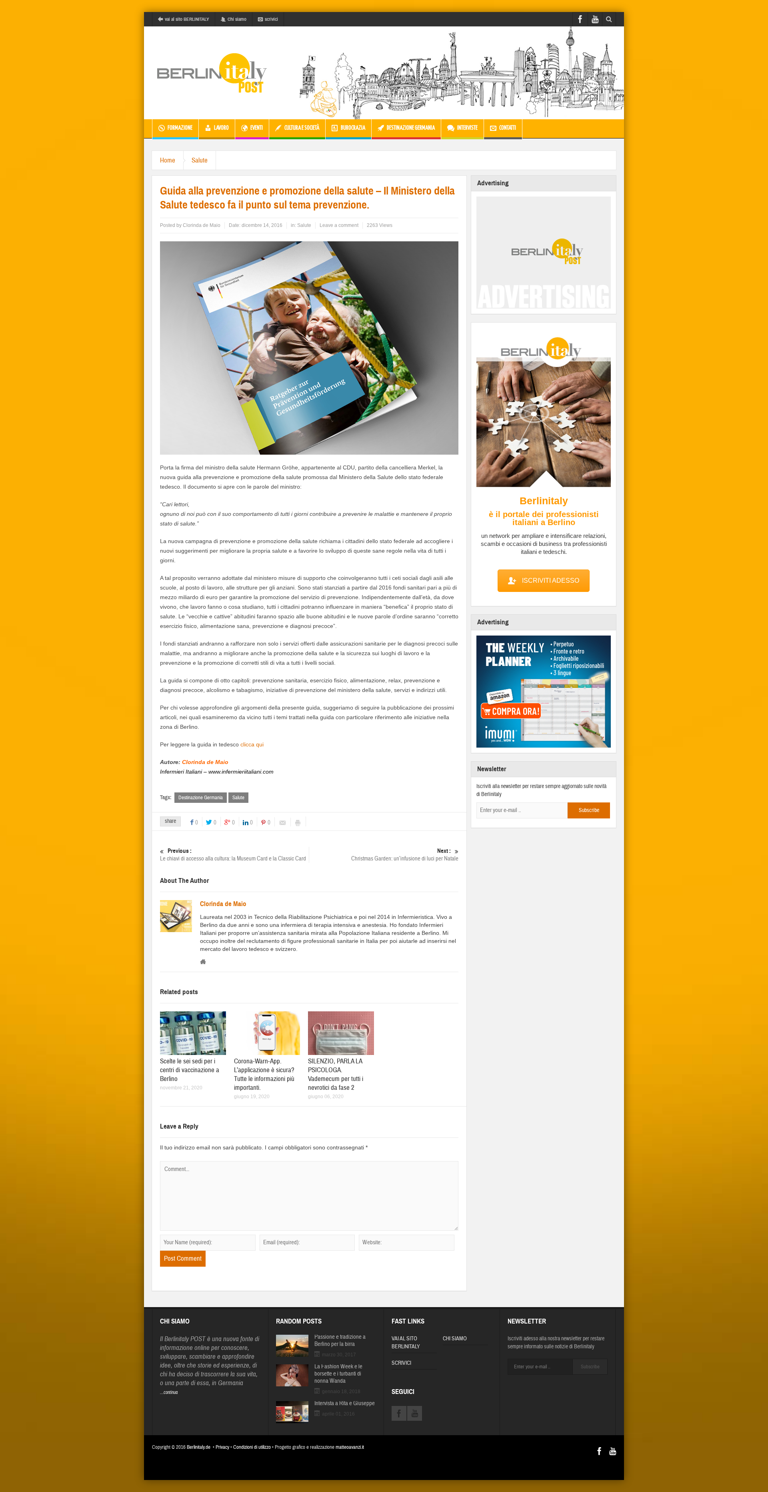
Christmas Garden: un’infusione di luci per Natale (404, 854)
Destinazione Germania (200, 797)
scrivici (271, 19)
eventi (256, 128)
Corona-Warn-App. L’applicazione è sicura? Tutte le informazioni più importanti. (264, 1074)
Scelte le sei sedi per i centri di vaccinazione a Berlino (189, 1070)
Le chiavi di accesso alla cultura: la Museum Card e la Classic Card (233, 854)
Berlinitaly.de (198, 1447)
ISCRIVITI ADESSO (550, 580)
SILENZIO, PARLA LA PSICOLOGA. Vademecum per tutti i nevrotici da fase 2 (335, 1074)
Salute (200, 160)
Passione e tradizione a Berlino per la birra (340, 1341)
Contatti (507, 128)
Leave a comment (339, 225)
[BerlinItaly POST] (212, 73)
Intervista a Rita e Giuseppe (344, 1403)
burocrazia (353, 128)
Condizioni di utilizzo (252, 1447)
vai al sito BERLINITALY (187, 19)
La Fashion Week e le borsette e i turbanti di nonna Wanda (338, 1374)
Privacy (222, 1447)
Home (167, 160)
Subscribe (589, 810)
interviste (467, 128)
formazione (180, 128)
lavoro (221, 128)
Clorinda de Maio (201, 225)
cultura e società (301, 128)
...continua (169, 1393)
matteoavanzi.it (350, 1447)
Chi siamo (237, 19)
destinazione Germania (411, 128)
